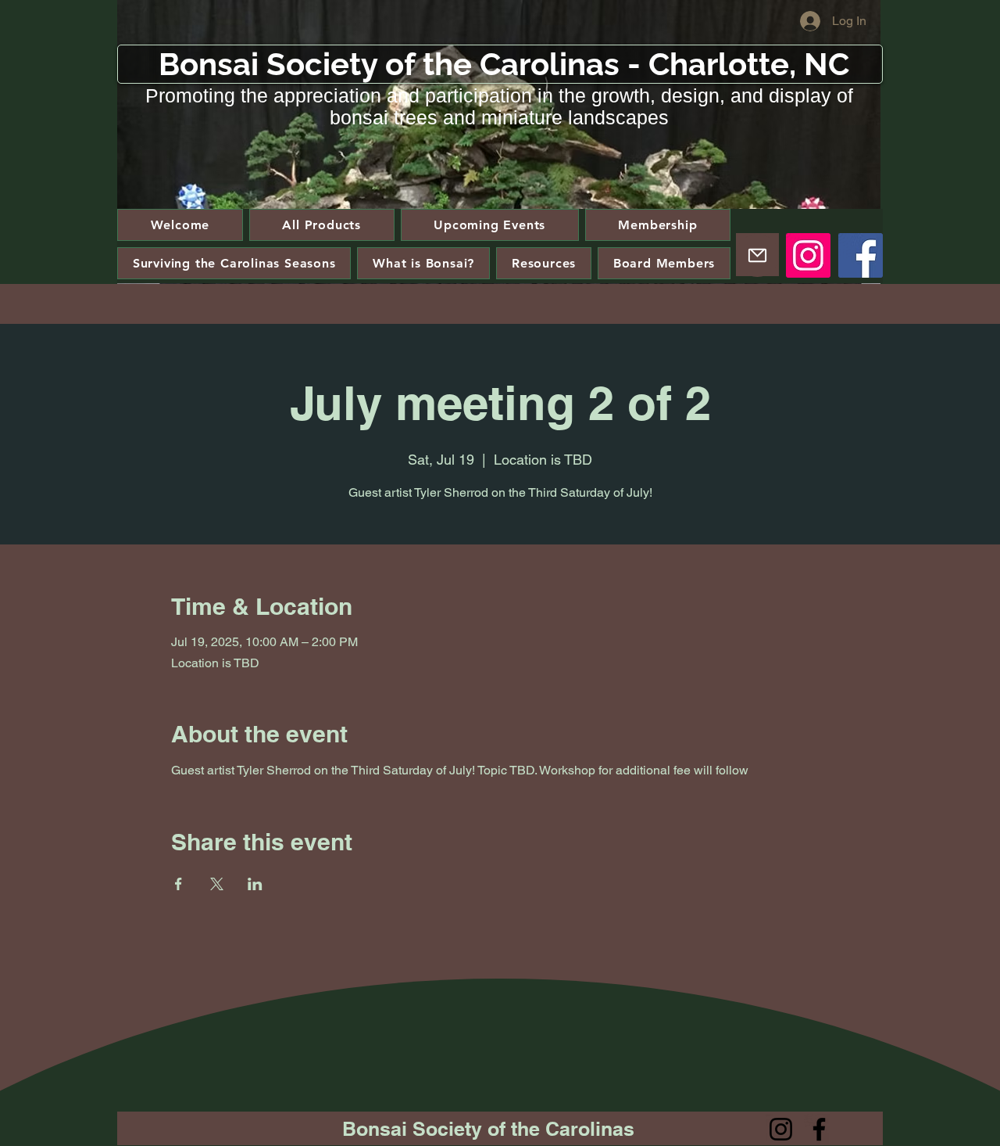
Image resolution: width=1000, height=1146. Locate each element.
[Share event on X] (216, 884)
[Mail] (757, 255)
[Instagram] (808, 255)
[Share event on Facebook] (178, 884)
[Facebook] (860, 255)
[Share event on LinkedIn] (255, 884)
